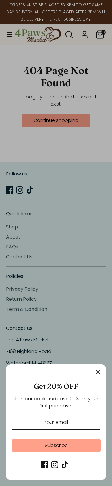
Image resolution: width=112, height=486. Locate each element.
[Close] (98, 372)
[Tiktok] (64, 464)
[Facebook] (44, 464)
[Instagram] (54, 464)
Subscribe (56, 445)
